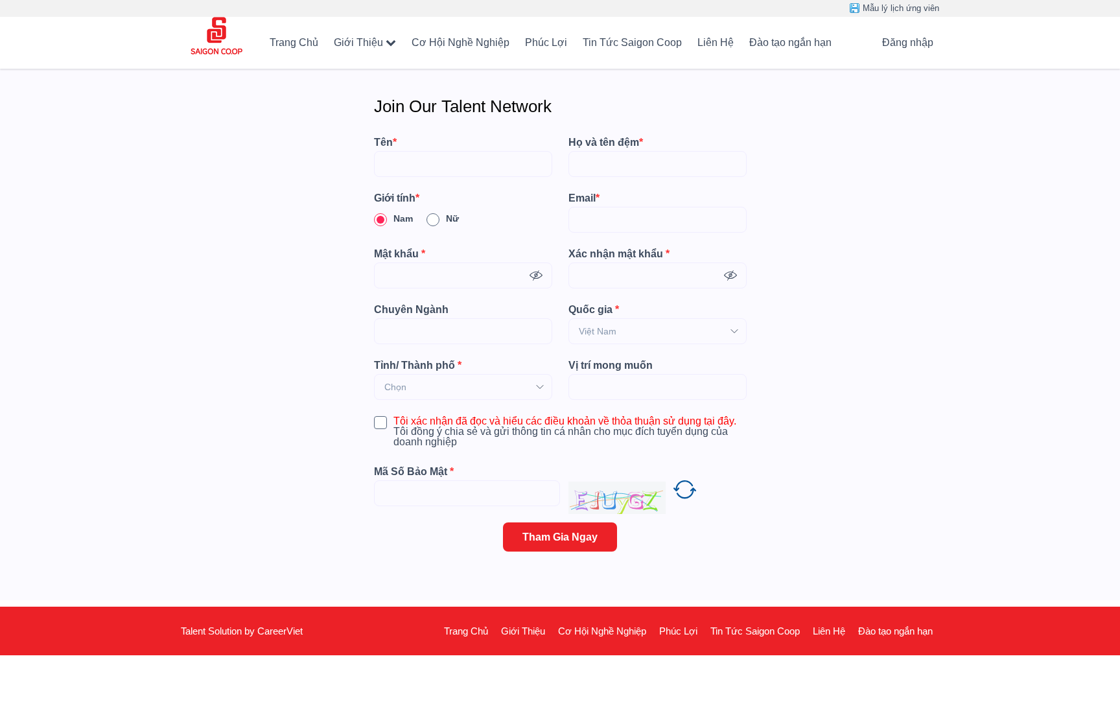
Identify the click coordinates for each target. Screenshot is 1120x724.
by (250, 630)
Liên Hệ (715, 42)
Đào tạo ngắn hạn (790, 42)
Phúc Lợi (546, 42)
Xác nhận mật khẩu (619, 254)
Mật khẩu (399, 254)
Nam (403, 218)
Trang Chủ (294, 42)
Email (584, 198)
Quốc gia (593, 310)
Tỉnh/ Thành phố (417, 365)
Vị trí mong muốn (610, 365)
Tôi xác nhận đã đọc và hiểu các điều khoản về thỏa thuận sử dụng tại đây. (564, 421)
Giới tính (396, 198)
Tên (385, 142)
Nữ (452, 218)
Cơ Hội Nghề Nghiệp (460, 42)
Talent (194, 630)
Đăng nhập (907, 42)
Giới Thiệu (358, 42)
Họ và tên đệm (605, 142)
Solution (226, 630)
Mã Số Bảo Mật (414, 472)
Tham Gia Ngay (560, 537)
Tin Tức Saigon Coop (632, 42)
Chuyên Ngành (411, 310)
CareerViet (280, 630)
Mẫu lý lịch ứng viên (901, 8)
